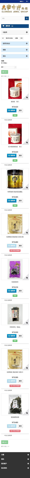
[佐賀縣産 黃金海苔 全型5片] (15, 359)
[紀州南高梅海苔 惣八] (15, 134)
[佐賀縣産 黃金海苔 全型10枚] (15, 224)
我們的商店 (6, 43)
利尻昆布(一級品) (15, 327)
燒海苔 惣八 (15, 101)
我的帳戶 (4, 464)
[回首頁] (2, 38)
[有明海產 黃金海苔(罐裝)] (15, 179)
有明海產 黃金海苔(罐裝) (15, 192)
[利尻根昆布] (15, 269)
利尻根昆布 (15, 282)
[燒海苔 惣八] (15, 89)
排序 (2, 67)
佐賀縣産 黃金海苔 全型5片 (15, 372)
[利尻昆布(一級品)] (15, 314)
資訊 (4, 56)
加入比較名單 (9, 119)
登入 (27, 1)
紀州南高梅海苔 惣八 (15, 147)
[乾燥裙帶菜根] (15, 404)
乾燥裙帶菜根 (15, 417)
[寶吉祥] (15, 8)
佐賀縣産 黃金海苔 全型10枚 (15, 237)
